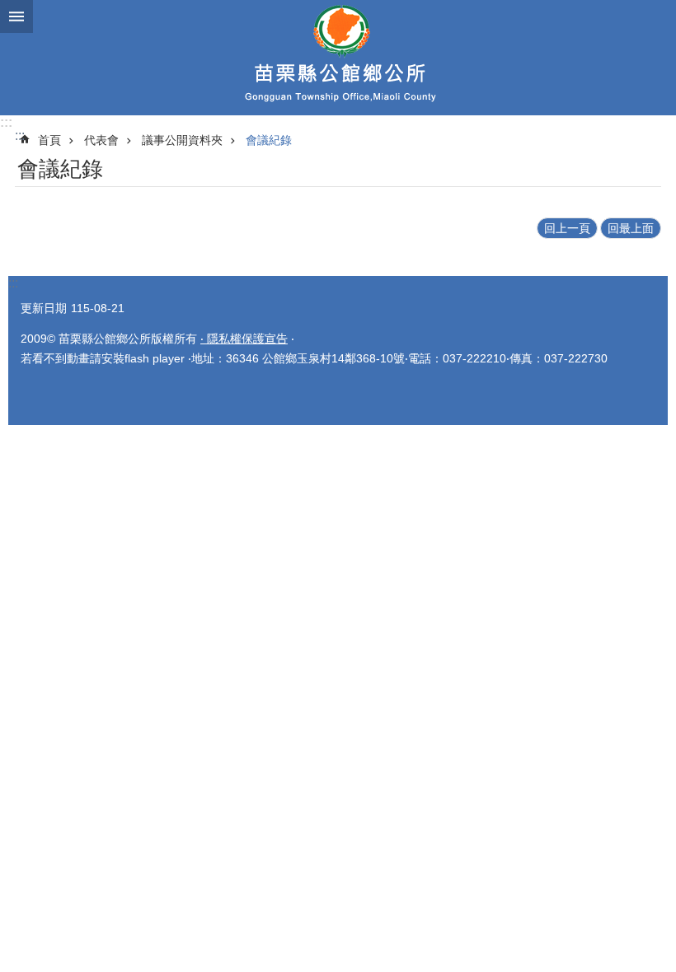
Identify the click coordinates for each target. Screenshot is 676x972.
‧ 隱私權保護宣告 (244, 338)
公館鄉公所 (338, 57)
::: (6, 122)
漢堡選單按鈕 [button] (16, 16)
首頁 (49, 140)
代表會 (101, 140)
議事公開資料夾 (182, 140)
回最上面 (631, 228)
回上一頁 (567, 228)
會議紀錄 (269, 140)
